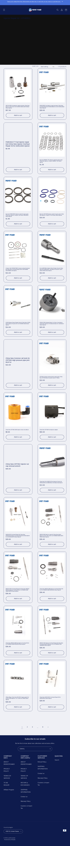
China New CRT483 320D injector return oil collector (17, 429)
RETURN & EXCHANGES (25, 784)
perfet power (11, 837)
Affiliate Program (9, 789)
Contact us (24, 796)
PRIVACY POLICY (7, 770)
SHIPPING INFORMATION (26, 791)
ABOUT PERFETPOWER (9, 763)
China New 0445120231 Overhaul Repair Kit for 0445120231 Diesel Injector (50, 698)
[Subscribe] (50, 749)
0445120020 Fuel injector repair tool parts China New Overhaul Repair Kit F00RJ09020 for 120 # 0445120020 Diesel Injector (52, 106)
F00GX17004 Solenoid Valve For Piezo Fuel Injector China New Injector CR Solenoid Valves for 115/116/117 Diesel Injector (52, 323)
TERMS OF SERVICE (7, 777)
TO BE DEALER (6, 784)
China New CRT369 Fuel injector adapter (49, 429)
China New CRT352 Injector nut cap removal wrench (17, 465)
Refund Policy (42, 762)
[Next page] (48, 727)
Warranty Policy (26, 801)
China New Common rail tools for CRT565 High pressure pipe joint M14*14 (18, 360)
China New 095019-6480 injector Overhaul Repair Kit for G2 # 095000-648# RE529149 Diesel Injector (51, 589)
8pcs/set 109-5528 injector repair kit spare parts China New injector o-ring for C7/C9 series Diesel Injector (52, 214)
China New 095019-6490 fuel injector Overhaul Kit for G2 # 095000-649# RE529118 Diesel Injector (17, 643)
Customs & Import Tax (26, 807)
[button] (4, 10)
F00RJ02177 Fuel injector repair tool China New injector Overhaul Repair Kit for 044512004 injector (18, 144)
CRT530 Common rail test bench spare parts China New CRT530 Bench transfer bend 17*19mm (51, 377)
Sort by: (35, 66)
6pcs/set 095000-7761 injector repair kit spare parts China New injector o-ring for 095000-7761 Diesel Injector (51, 161)
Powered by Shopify (9, 839)
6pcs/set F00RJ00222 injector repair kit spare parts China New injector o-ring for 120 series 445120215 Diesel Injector (17, 215)
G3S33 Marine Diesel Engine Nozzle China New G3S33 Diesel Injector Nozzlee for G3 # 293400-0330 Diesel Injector (18, 323)
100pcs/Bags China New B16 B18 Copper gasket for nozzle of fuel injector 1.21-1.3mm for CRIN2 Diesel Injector (17, 698)
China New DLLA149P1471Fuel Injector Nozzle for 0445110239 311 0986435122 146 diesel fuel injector (51, 482)
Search (57, 760)
